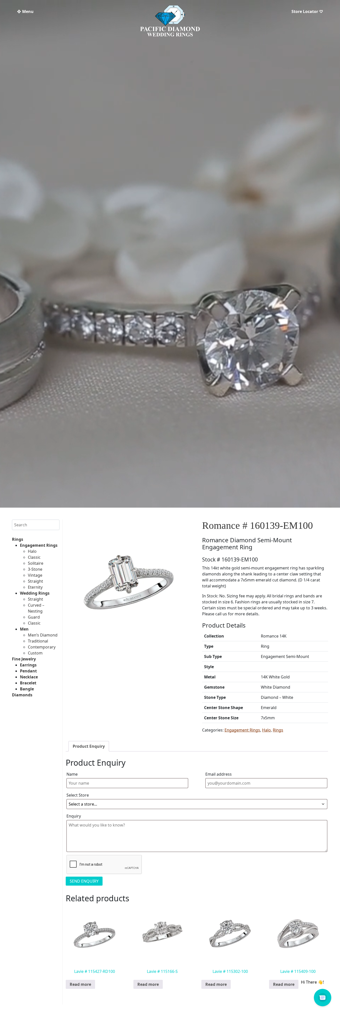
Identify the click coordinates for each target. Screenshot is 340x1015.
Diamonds (22, 695)
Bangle (27, 689)
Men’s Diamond (42, 635)
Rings (17, 539)
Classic (34, 557)
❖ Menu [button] (25, 11)
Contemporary (42, 647)
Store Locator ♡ (307, 11)
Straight (35, 581)
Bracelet (28, 683)
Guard (34, 617)
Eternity (35, 587)
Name (72, 774)
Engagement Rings (38, 545)
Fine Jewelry (24, 659)
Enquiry (73, 816)
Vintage (35, 575)
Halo (32, 551)
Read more (80, 984)
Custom (35, 653)
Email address (218, 774)
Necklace (29, 677)
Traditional (38, 641)
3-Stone (35, 569)
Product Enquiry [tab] (89, 746)
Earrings (28, 665)
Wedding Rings (35, 593)
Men (24, 629)
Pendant (28, 671)
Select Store (77, 795)
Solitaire (35, 563)
